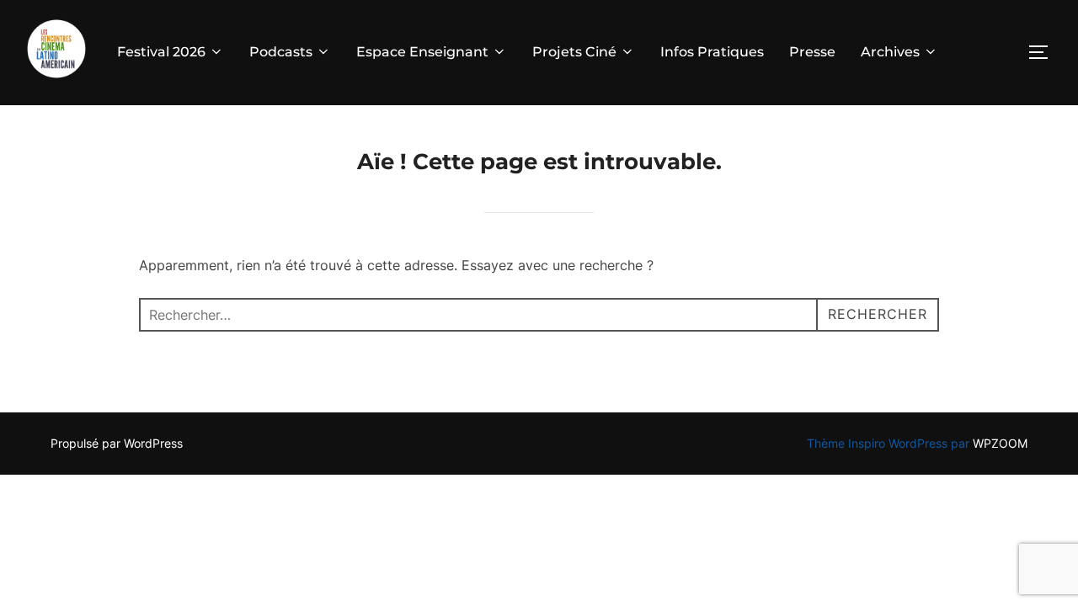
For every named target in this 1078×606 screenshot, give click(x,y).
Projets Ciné (574, 52)
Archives (890, 52)
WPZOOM (1000, 443)
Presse (812, 52)
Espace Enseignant (422, 52)
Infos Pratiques (712, 52)
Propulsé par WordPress (117, 443)
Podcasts (280, 52)
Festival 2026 (161, 52)
